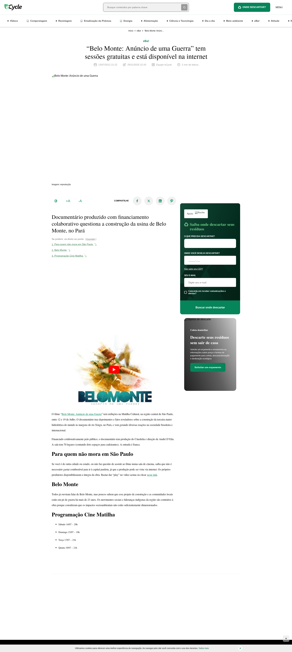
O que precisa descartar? (199, 236)
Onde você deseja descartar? (202, 253)
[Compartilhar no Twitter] (148, 201)
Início (130, 31)
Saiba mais (204, 648)
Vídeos (14, 20)
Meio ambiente (234, 20)
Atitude (275, 20)
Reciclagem (65, 20)
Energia (128, 20)
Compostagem (38, 20)
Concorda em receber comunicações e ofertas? (207, 292)
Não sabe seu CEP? (193, 269)
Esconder (90, 239)
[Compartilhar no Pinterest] (171, 201)
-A (80, 201)
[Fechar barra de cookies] (240, 648)
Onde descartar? (254, 7)
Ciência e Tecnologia (181, 20)
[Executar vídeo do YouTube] (114, 370)
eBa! (257, 20)
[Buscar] (184, 7)
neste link (152, 474)
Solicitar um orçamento (207, 367)
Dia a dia (210, 20)
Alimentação (151, 20)
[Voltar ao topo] (286, 638)
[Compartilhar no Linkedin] (160, 201)
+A (68, 201)
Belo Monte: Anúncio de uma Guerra (82, 414)
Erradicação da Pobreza (97, 20)
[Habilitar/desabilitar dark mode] (56, 201)
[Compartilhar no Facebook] (137, 201)
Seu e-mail (190, 275)
